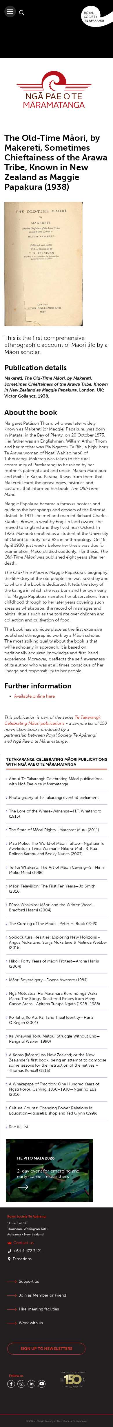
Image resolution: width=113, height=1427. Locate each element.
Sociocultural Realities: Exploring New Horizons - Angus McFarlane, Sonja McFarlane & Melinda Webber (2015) (58, 942)
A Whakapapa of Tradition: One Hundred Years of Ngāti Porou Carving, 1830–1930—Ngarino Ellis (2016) (54, 1089)
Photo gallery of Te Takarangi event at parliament (54, 797)
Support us (29, 1281)
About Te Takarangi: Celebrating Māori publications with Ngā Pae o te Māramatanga (55, 781)
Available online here (34, 696)
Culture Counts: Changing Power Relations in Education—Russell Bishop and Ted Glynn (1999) (53, 1111)
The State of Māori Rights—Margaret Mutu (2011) (54, 829)
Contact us (23, 1242)
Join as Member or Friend (42, 1295)
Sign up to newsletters (46, 1348)
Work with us (31, 1323)
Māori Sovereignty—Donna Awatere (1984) (48, 979)
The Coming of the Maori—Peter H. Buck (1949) (53, 923)
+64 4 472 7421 (27, 1250)
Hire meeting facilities (39, 1309)
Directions (22, 1258)
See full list (18, 1126)
